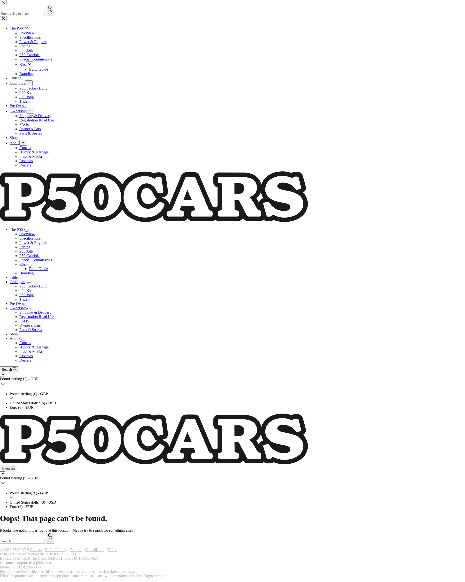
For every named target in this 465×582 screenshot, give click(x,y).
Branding (26, 273)
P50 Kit (25, 290)
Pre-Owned (18, 304)
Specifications (30, 238)
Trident (15, 277)
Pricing (24, 247)
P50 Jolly (26, 251)
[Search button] (50, 538)
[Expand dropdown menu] (27, 231)
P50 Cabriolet (29, 256)
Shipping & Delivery (35, 312)
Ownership (18, 308)
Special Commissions (35, 260)
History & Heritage (34, 347)
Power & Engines (32, 243)
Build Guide (38, 269)
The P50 (16, 229)
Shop (14, 334)
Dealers (25, 360)
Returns (76, 550)
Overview (27, 234)
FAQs (24, 321)
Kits (22, 264)
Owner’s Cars (30, 325)
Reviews (26, 356)
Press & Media (30, 351)
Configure (17, 282)
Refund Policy (56, 550)
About (14, 338)
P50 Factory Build (33, 286)
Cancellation (94, 550)
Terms (112, 550)
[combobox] (22, 541)
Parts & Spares (30, 330)
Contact (25, 343)
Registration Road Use (36, 317)
